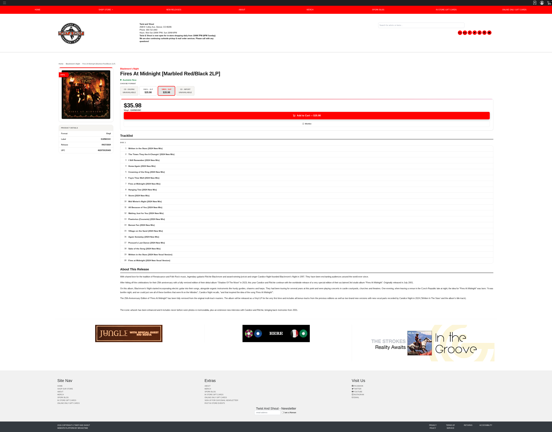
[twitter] (474, 32)
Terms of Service (450, 426)
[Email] (489, 32)
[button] (105, 9)
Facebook (358, 386)
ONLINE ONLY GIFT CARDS (514, 10)
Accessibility (485, 425)
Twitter (357, 389)
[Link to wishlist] (535, 3)
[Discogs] (464, 32)
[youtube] (479, 32)
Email (356, 397)
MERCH (310, 10)
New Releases (173, 10)
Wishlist (308, 124)
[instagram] (484, 32)
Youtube (357, 392)
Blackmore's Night (73, 64)
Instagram (358, 395)
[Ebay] (460, 32)
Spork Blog (378, 10)
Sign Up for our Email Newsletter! (221, 400)
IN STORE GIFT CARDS (446, 10)
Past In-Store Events (215, 403)
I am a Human (290, 412)
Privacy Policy (433, 426)
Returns (468, 425)
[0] (549, 3)
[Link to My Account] (542, 3)
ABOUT (242, 10)
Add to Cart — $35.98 (309, 115)
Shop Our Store (65, 389)
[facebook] (469, 32)
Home (61, 64)
